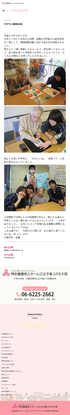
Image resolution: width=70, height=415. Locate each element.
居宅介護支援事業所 (7, 354)
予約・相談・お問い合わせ (35, 289)
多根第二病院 (5, 367)
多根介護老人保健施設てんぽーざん (11, 371)
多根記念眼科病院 (6, 394)
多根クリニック (5, 374)
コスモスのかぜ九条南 (7, 364)
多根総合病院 (5, 378)
